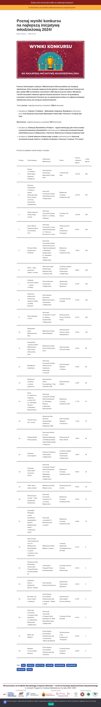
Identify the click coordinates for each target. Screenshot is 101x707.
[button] (5, 702)
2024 (23, 665)
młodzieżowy (71, 665)
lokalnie (50, 665)
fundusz (30, 665)
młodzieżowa (60, 665)
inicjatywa (40, 665)
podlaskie (21, 669)
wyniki (30, 669)
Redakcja (23, 34)
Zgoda (51, 704)
